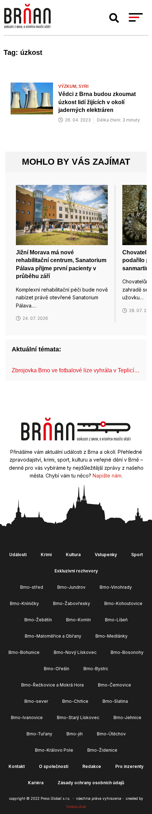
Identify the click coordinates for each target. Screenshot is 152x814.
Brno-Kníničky (24, 603)
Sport (137, 554)
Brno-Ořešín (56, 668)
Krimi (46, 554)
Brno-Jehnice (127, 717)
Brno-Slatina (115, 701)
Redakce (91, 766)
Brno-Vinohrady (116, 587)
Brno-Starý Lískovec (78, 717)
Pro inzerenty (129, 766)
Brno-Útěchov (111, 733)
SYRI (83, 86)
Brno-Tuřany (39, 733)
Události (18, 554)
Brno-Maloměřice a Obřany (53, 636)
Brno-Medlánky (111, 636)
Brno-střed (31, 587)
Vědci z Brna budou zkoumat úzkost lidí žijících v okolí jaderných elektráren (97, 102)
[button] (114, 18)
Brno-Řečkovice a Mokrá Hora (52, 685)
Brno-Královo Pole (54, 750)
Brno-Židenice (102, 750)
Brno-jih (74, 733)
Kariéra (35, 782)
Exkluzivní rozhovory (76, 570)
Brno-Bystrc (95, 668)
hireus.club (76, 806)
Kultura (73, 554)
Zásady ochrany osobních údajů (91, 782)
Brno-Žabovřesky (71, 603)
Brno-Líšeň (116, 619)
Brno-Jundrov (71, 587)
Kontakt (16, 766)
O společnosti (53, 766)
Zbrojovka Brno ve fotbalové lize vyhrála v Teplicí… (76, 370)
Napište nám (107, 476)
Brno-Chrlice (75, 701)
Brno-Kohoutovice (123, 603)
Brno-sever (36, 701)
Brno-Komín (78, 619)
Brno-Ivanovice (27, 717)
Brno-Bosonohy (127, 652)
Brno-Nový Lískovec (75, 652)
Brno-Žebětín (38, 619)
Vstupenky (106, 554)
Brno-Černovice (114, 685)
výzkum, (68, 86)
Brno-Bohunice (24, 652)
